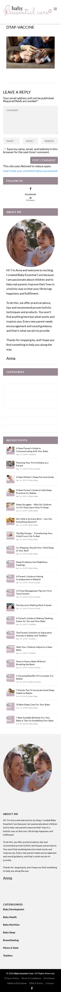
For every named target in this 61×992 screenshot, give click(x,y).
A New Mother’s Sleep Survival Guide (35, 477)
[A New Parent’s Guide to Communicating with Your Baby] (10, 450)
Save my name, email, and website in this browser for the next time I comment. (30, 150)
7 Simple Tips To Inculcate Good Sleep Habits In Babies (35, 691)
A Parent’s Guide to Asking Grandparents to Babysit (29, 578)
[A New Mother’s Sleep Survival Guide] (10, 479)
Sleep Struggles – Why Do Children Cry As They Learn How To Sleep (33, 506)
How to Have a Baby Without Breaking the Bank (31, 663)
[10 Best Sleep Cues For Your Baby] (10, 707)
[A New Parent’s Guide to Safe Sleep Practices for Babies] (10, 492)
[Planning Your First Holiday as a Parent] (10, 465)
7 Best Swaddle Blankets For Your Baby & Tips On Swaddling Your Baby (35, 719)
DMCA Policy (36, 983)
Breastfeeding (14, 412)
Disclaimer (49, 978)
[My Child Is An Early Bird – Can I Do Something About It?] (10, 521)
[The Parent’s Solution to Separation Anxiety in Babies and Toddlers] (10, 635)
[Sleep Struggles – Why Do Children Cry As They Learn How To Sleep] (10, 507)
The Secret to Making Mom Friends (34, 605)
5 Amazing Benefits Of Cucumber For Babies (35, 677)
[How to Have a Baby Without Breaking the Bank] (10, 664)
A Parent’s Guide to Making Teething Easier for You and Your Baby (34, 620)
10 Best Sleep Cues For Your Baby (33, 704)
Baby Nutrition (14, 395)
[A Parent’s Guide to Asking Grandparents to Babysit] (10, 579)
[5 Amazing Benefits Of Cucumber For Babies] (10, 678)
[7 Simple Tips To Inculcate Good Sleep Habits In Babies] (10, 692)
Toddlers (11, 428)
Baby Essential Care (24, 973)
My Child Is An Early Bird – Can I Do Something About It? (34, 520)
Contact (50, 983)
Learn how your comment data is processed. (30, 171)
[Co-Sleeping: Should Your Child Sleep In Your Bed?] (10, 550)
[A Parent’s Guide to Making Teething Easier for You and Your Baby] (10, 620)
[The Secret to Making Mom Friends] (10, 607)
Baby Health (13, 387)
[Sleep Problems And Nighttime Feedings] (10, 564)
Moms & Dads (14, 420)
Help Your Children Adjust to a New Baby (34, 648)
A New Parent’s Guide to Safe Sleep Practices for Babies (34, 491)
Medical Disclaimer (17, 983)
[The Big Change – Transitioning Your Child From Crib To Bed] (10, 535)
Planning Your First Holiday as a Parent (32, 464)
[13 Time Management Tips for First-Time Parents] (10, 593)
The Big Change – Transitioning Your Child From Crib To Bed (34, 535)
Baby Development (16, 379)
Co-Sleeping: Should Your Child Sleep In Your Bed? (35, 549)
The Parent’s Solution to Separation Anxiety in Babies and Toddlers (34, 634)
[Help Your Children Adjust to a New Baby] (10, 649)
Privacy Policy (12, 978)
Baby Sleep (12, 404)
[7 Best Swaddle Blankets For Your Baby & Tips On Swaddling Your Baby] (10, 720)
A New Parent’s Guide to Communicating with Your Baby (32, 450)
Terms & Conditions (31, 978)
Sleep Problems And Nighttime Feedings (31, 563)
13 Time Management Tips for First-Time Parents (34, 592)
